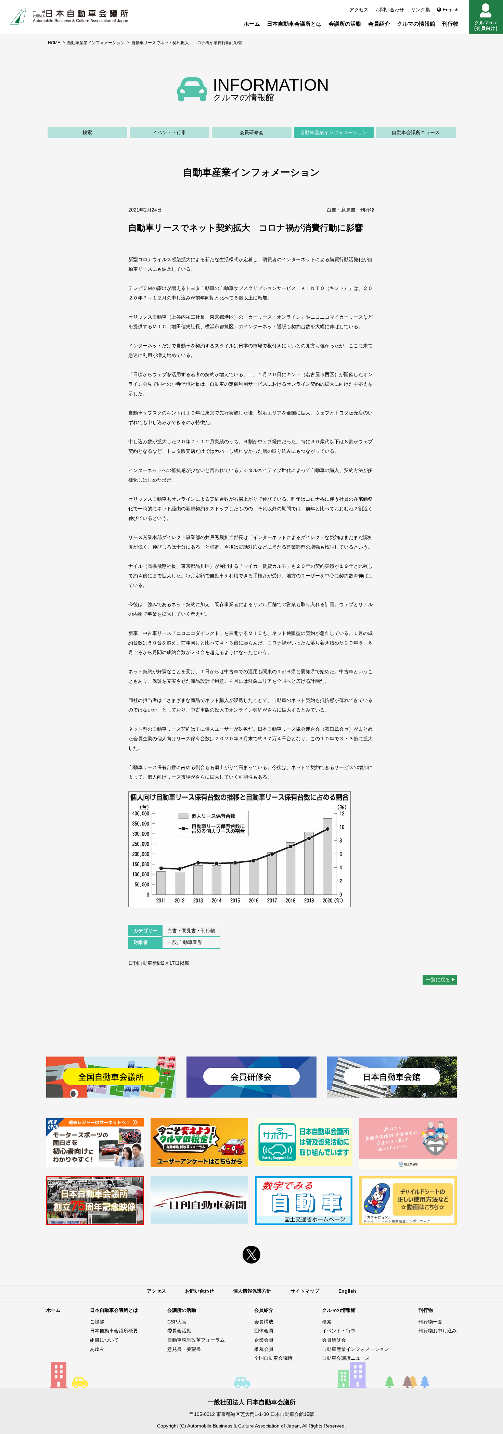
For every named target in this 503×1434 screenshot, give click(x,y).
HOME (54, 42)
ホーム (252, 24)
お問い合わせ (389, 9)
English (451, 9)
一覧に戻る (438, 979)
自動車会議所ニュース (416, 132)
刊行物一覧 (430, 1321)
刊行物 (450, 24)
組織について (104, 1340)
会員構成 (263, 1321)
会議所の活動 (344, 24)
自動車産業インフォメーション (96, 42)
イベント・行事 (169, 132)
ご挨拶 (97, 1321)
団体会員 (263, 1330)
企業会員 (263, 1340)
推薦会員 (263, 1349)
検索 (87, 132)
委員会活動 (179, 1330)
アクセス (359, 9)
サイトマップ (305, 1291)
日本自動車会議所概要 (114, 1330)
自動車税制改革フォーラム (196, 1340)
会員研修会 (251, 132)
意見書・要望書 (184, 1349)
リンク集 (420, 9)
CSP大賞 (176, 1321)
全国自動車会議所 (273, 1358)
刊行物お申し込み (437, 1330)
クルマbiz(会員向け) (486, 25)
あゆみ (97, 1349)
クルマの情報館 (416, 24)
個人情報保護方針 (252, 1291)
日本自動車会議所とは (294, 24)
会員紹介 (379, 24)
